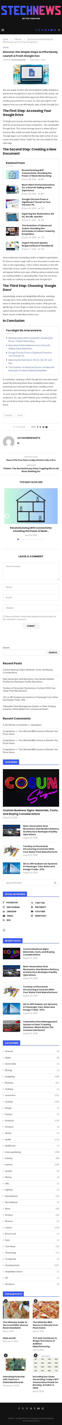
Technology (32, 1252)
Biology (32, 1070)
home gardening (32, 1152)
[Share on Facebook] (37, 427)
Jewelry (32, 1171)
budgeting (32, 1076)
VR (32, 1278)
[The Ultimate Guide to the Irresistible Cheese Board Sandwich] (16, 1310)
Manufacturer (32, 1196)
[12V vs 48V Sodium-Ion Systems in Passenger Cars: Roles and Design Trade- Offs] (11, 868)
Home (5, 39)
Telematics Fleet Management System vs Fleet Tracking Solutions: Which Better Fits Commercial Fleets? (29, 707)
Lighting (32, 1189)
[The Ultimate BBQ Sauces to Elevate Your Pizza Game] (46, 1310)
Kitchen (32, 1177)
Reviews (32, 1221)
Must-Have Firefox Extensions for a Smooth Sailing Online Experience (38, 187)
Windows (32, 1284)
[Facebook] (36, 30)
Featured (32, 1120)
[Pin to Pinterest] (43, 427)
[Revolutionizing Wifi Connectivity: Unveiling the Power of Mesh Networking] (12, 174)
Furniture (32, 1126)
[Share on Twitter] (40, 427)
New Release (32, 1202)
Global (32, 1133)
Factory (32, 1114)
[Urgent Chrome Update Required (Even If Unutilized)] (12, 246)
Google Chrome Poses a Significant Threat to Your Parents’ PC (36, 202)
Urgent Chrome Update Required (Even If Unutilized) (37, 244)
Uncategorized (32, 1265)
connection (32, 1095)
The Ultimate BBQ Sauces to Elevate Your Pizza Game (45, 1325)
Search (6, 647)
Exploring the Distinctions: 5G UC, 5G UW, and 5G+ (38, 215)
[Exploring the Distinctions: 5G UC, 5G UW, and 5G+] (12, 217)
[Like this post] (34, 427)
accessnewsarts (19, 60)
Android (32, 1051)
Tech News (32, 1246)
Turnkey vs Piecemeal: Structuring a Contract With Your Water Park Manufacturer (40, 849)
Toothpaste (32, 1259)
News (20, 415)
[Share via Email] (46, 427)
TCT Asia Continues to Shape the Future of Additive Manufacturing (45, 1342)
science (32, 1227)
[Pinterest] (46, 30)
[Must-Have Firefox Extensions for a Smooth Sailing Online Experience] (12, 189)
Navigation (36, 725)
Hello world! (9, 1338)
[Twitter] (39, 30)
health (32, 1139)
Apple (32, 1057)
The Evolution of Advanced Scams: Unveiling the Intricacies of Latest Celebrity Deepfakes (38, 229)
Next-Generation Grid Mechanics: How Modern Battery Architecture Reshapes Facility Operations (28, 680)
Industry (32, 1158)
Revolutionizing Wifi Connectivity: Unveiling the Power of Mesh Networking (37, 173)
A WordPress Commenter (15, 725)
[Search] (59, 30)
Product (32, 1215)
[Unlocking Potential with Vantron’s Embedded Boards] (16, 1364)
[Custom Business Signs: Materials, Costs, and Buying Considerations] (31, 788)
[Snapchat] (55, 30)
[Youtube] (52, 30)
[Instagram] (42, 30)
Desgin (32, 1108)
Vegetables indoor (32, 1271)
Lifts (32, 1183)
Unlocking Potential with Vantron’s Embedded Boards (14, 1379)
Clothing (32, 1089)
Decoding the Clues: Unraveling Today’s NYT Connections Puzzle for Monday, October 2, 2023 (46, 1382)
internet (17, 39)
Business (32, 1082)
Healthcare (32, 1145)
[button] (6, 515)
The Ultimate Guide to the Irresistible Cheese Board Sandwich (15, 1325)
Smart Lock (32, 1233)
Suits (32, 1240)
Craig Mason (9, 731)
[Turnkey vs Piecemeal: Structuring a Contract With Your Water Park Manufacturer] (11, 851)
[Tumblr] (48, 30)
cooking (32, 1101)
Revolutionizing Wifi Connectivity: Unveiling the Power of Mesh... (31, 529)
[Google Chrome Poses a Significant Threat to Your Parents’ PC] (12, 204)
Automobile (32, 1064)
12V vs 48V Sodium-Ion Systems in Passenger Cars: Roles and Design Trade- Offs (40, 866)
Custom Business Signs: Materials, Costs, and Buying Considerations (30, 812)
